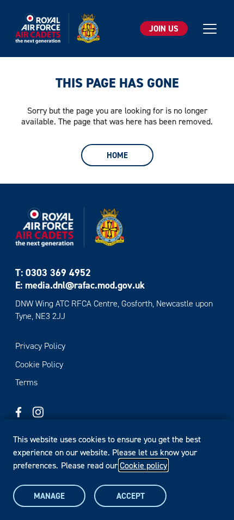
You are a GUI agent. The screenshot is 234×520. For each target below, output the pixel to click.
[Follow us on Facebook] (18, 412)
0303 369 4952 (58, 272)
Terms (26, 382)
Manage (49, 496)
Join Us (163, 28)
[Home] (57, 28)
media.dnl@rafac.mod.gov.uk (85, 285)
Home (117, 155)
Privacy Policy (40, 346)
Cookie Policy (39, 364)
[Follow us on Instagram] (38, 412)
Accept (130, 496)
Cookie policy (143, 465)
